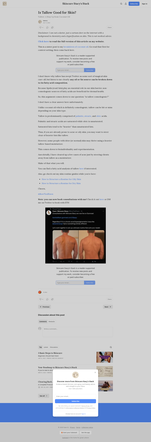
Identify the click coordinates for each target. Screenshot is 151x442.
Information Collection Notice (75, 408)
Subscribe (75, 401)
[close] (95, 372)
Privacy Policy (91, 408)
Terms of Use (85, 406)
